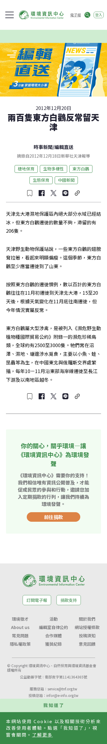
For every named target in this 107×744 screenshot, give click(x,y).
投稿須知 (87, 636)
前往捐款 (53, 517)
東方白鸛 (81, 169)
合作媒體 (53, 636)
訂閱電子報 (36, 600)
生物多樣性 (53, 169)
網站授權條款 (87, 627)
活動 (53, 619)
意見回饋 (87, 644)
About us (20, 627)
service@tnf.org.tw (62, 688)
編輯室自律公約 (53, 627)
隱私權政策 (20, 644)
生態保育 (41, 180)
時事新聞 (43, 146)
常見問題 (20, 636)
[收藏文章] (30, 193)
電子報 (75, 15)
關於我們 (87, 619)
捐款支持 (68, 600)
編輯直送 (63, 146)
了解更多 (42, 734)
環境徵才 (20, 619)
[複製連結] (77, 193)
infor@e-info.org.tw (62, 695)
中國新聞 (66, 180)
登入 (98, 14)
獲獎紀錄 (53, 644)
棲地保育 (26, 169)
